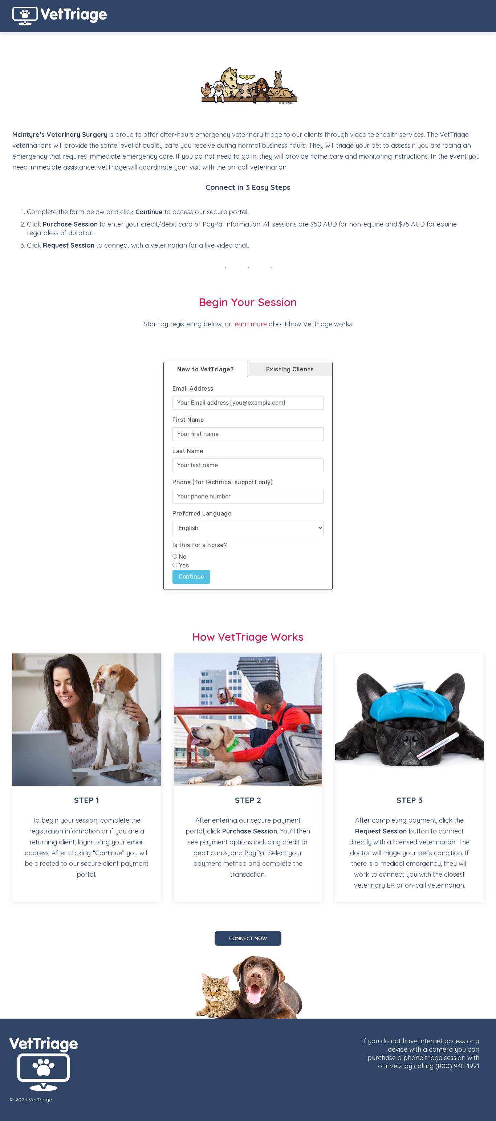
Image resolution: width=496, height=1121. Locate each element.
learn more (250, 324)
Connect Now (248, 938)
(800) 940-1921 (457, 1066)
